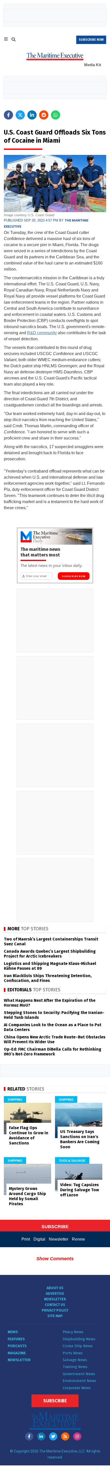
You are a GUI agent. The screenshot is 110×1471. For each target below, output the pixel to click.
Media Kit (92, 65)
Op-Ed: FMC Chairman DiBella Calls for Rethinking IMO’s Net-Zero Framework (52, 1051)
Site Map (55, 1316)
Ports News (73, 1353)
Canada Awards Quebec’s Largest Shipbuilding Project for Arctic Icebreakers (50, 954)
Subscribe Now (73, 576)
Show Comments (55, 1258)
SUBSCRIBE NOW (91, 39)
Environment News (79, 1380)
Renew (78, 1239)
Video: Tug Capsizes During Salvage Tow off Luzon (79, 1189)
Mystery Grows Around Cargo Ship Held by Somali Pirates (27, 1196)
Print (25, 1239)
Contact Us (55, 1305)
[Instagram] (77, 1436)
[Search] (13, 40)
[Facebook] (29, 1436)
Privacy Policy (55, 1310)
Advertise (55, 1293)
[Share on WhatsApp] (55, 115)
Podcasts (17, 1346)
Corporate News (77, 1388)
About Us (55, 1288)
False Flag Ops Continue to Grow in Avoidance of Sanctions (28, 1135)
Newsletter (58, 1239)
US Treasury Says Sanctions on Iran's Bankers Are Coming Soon (80, 1139)
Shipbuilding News (79, 1339)
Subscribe (55, 1401)
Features (16, 1339)
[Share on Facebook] (8, 115)
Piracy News (73, 1332)
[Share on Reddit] (43, 115)
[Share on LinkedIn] (32, 115)
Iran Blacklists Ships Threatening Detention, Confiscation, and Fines (48, 978)
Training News (75, 1366)
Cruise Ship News (78, 1346)
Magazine (17, 1353)
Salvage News (75, 1360)
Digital (39, 1239)
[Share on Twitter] (20, 115)
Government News (79, 1374)
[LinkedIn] (41, 1436)
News (13, 1332)
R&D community (42, 333)
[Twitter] (53, 1436)
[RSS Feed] (65, 1436)
